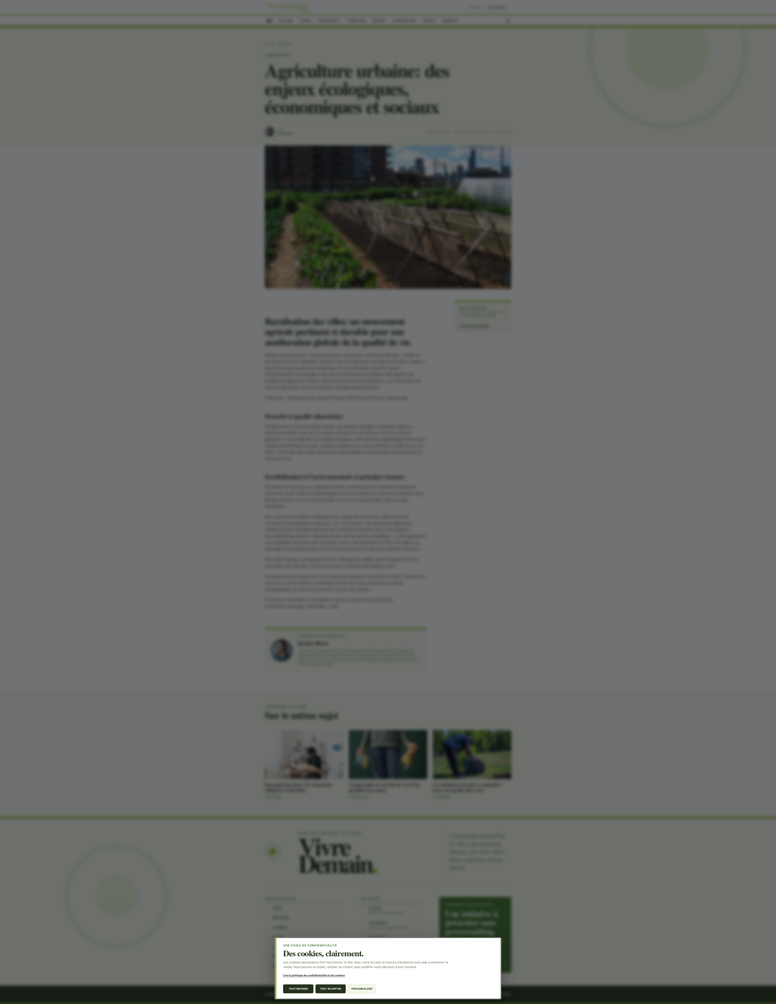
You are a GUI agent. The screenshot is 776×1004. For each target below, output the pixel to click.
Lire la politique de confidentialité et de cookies (314, 975)
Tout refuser (298, 988)
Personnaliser (361, 988)
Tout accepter (330, 988)
